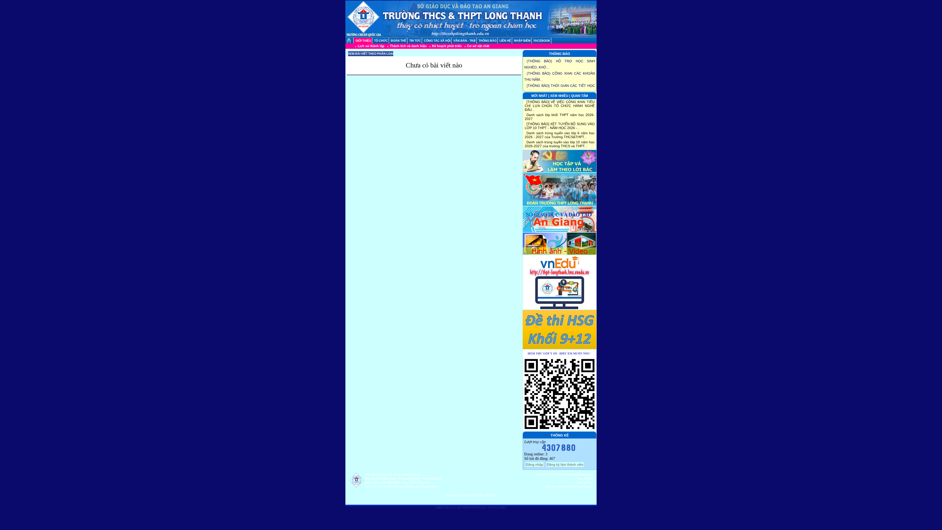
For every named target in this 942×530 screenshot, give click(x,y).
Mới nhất (539, 96)
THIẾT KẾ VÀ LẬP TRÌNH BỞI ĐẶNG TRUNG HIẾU (471, 507)
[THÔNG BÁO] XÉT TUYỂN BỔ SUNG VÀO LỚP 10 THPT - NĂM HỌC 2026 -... (560, 126)
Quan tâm (579, 96)
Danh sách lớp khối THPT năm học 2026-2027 (560, 117)
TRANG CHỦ (455, 495)
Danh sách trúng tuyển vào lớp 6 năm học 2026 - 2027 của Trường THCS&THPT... (560, 135)
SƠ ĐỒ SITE (474, 495)
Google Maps (430, 486)
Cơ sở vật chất (478, 46)
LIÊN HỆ (490, 495)
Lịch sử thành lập (371, 46)
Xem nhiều (559, 96)
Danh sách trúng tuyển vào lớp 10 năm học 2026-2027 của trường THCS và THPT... (560, 144)
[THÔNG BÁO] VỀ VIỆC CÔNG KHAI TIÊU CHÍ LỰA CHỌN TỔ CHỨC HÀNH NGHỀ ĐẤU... (560, 106)
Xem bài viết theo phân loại (370, 53)
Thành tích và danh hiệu (408, 46)
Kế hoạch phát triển (447, 46)
